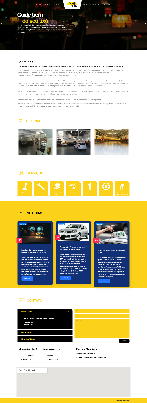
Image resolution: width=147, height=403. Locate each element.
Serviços (87, 4)
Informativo (23, 224)
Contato (106, 4)
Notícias (96, 4)
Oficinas (58, 4)
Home (38, 4)
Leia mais (27, 278)
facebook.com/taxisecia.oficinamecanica (91, 357)
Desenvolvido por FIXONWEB (122, 400)
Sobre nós (47, 4)
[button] (1, 24)
